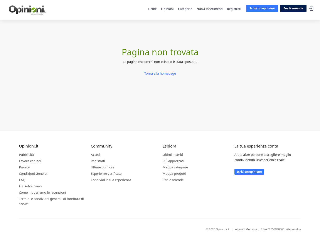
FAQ (22, 180)
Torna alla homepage (160, 73)
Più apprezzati (173, 161)
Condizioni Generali (33, 173)
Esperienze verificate (106, 173)
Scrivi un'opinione (262, 8)
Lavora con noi (30, 161)
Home (152, 9)
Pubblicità (26, 154)
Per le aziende (293, 8)
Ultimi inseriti (173, 154)
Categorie (185, 9)
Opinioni (167, 9)
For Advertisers (30, 186)
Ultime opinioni (102, 167)
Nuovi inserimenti (210, 9)
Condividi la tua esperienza (111, 180)
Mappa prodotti (174, 173)
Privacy (24, 167)
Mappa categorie (175, 167)
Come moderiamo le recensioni (42, 192)
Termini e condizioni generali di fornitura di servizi (51, 201)
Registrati (234, 9)
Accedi (311, 8)
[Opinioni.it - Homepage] (27, 10)
